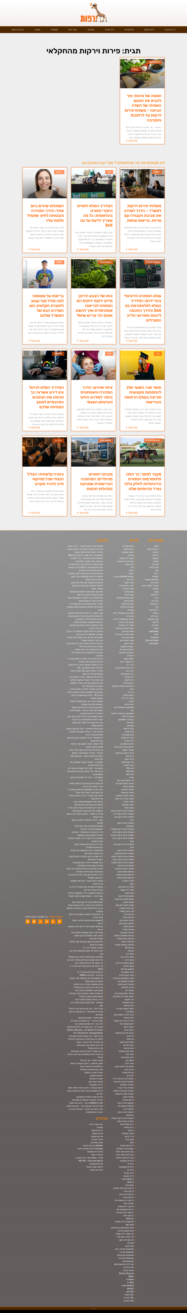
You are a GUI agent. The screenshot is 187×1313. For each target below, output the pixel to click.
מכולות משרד (128, 929)
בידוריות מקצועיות (126, 1167)
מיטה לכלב (129, 960)
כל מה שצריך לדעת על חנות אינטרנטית (87, 1051)
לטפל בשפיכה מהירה (125, 1008)
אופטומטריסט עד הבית (124, 1249)
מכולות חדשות (127, 941)
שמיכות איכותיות (127, 607)
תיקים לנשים (129, 549)
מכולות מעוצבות (127, 932)
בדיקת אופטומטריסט (125, 1209)
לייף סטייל (109, 29)
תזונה (131, 570)
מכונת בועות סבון (126, 920)
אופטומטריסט (128, 1261)
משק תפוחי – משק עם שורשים (90, 1018)
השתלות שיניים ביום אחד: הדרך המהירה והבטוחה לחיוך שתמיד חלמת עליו (45, 213)
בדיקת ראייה (129, 1191)
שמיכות (131, 610)
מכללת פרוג (129, 914)
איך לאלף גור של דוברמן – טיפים (90, 1042)
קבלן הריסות (128, 728)
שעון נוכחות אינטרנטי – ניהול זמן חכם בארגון (85, 728)
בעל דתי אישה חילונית (125, 1158)
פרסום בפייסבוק (127, 744)
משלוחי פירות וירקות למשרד (122, 829)
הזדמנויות (129, 29)
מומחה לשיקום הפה (125, 981)
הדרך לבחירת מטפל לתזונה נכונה (89, 999)
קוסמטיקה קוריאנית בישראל (122, 713)
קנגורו (131, 701)
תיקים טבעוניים (128, 552)
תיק (132, 567)
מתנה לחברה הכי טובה (124, 798)
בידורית (131, 1164)
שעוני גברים (129, 595)
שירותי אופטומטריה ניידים (123, 619)
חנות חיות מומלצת (126, 1051)
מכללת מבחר (128, 917)
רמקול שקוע (129, 658)
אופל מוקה (129, 1246)
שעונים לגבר (129, 592)
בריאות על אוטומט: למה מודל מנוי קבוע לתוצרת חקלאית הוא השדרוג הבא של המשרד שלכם (46, 305)
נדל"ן (156, 573)
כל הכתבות (170, 29)
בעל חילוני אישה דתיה (125, 1154)
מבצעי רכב (129, 990)
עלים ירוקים (129, 759)
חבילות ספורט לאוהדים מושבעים (89, 1097)
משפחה (54, 29)
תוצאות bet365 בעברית (124, 576)
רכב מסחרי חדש (127, 661)
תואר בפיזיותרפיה (126, 585)
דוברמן (131, 1130)
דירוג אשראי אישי (127, 1124)
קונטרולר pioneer (126, 719)
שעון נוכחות (129, 601)
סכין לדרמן (153, 567)
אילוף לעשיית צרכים (126, 1231)
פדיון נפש (130, 756)
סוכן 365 (130, 771)
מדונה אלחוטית (127, 987)
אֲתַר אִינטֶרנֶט (153, 619)
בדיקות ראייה (128, 1215)
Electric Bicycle (126, 1273)
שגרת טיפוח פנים (127, 640)
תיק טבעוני (129, 564)
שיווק (156, 546)
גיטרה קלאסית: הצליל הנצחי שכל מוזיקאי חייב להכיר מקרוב (45, 479)
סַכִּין (156, 570)
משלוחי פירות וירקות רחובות (122, 811)
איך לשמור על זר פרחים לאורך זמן (89, 963)
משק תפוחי (129, 808)
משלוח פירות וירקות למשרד (122, 862)
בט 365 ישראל (128, 1179)
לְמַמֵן (156, 592)
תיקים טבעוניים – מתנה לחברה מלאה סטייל (85, 1088)
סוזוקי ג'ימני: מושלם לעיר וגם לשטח (88, 935)
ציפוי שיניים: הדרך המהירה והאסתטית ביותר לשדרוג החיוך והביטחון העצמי (96, 394)
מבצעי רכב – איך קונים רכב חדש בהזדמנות (85, 1027)
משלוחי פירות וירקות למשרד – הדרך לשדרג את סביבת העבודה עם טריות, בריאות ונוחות (142, 213)
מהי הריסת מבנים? (95, 1048)
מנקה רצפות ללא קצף (125, 905)
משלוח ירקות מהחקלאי (124, 868)
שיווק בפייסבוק (128, 631)
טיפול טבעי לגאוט (127, 1042)
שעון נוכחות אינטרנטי (125, 598)
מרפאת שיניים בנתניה (125, 875)
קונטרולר (130, 722)
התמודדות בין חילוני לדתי (123, 1078)
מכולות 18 (129, 948)
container (153, 643)
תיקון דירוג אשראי (126, 558)
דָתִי (156, 607)
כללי (156, 598)
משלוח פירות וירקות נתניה (123, 859)
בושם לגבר (129, 1185)
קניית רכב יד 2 (128, 698)
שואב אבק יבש (128, 637)
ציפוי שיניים (129, 731)
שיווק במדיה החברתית (124, 634)
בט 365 (130, 1182)
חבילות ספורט (128, 1072)
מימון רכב (130, 954)
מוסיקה (90, 29)
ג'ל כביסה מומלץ (127, 1145)
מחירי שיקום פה (127, 972)
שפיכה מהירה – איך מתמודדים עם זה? (86, 1021)
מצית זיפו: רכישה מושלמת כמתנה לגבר (87, 932)
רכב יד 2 (130, 665)
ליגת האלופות (128, 1002)
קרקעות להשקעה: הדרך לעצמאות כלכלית (85, 893)
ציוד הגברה (129, 741)
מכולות (131, 951)
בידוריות (130, 1170)
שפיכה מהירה (128, 588)
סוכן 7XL (130, 768)
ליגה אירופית (129, 1005)
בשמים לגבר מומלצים (125, 1148)
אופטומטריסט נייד (126, 1252)
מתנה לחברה (128, 801)
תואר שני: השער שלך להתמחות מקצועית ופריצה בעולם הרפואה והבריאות (142, 394)
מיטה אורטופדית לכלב (124, 963)
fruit (156, 634)
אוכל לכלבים (128, 1267)
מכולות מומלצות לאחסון (124, 935)
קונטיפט (130, 725)
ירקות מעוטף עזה (126, 1024)
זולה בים (130, 1075)
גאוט (132, 1142)
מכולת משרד (128, 926)
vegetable (153, 631)
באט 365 (130, 1218)
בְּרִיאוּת (155, 613)
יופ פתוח (130, 1036)
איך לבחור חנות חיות (125, 1237)
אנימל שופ (129, 1224)
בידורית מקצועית (127, 1161)
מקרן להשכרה (128, 881)
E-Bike (130, 1282)
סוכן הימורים (129, 765)
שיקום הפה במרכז (126, 622)
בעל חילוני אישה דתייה (125, 1151)
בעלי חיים (72, 29)
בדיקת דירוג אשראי (126, 1206)
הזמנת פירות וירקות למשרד (122, 1118)
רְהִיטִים (155, 552)
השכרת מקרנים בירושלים (123, 1091)
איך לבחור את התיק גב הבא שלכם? (88, 987)
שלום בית (130, 616)
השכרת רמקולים (127, 1084)
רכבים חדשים (18, 29)
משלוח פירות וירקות (126, 865)
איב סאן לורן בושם (126, 1240)
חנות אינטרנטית (127, 1057)
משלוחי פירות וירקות (125, 850)
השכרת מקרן (128, 1097)
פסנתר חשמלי (128, 750)
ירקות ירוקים (129, 1027)
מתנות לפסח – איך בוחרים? (91, 1060)
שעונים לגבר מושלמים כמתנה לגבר (89, 990)
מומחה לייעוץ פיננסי (126, 984)
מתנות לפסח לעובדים (125, 783)
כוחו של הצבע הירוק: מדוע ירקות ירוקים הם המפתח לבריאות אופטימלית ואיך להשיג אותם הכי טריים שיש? (94, 305)
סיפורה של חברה (96, 938)
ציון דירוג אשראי (127, 738)
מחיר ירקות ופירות (126, 975)
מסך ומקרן (129, 893)
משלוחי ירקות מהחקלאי (124, 853)
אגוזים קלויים (128, 1270)
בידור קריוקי (129, 1173)
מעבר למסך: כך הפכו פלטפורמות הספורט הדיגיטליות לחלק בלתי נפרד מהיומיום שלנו (142, 481)
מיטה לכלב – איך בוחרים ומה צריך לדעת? (86, 1008)
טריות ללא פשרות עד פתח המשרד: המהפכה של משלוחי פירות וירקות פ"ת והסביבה (87, 652)
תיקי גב (131, 555)
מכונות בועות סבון (126, 923)
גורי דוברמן (129, 1136)
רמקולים (130, 655)
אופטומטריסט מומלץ (125, 1255)
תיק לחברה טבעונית (125, 561)
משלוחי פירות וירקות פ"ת (123, 814)
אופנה (37, 29)
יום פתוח (130, 1039)
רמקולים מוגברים (127, 649)
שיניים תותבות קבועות (125, 628)
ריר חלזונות (129, 680)
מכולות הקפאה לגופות (124, 945)
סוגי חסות (130, 774)
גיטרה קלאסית (128, 1133)
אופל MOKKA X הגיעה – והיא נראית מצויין (86, 1103)
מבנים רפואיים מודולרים (124, 993)
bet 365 (130, 1291)
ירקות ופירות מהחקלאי (124, 1033)
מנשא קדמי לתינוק (126, 896)
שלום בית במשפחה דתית (123, 613)
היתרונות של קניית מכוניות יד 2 (90, 972)
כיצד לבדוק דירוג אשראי (124, 1021)
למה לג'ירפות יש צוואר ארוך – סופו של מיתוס (85, 1106)
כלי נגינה (154, 601)
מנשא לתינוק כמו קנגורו (124, 899)
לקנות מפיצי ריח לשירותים (123, 996)
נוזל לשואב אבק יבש (125, 780)
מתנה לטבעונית (127, 792)
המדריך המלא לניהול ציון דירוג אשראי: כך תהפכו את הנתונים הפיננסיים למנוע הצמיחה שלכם (46, 397)
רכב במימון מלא (127, 674)
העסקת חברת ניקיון (126, 1103)
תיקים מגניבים (128, 546)
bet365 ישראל (127, 1285)
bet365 (130, 1288)
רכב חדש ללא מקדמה (124, 668)
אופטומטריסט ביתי (126, 1258)
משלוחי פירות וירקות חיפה (123, 832)
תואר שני (130, 579)
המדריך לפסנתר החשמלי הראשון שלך (87, 1100)
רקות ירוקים (129, 643)
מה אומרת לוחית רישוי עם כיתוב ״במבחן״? (86, 993)
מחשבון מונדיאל (127, 969)
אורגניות (130, 1243)
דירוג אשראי (129, 1127)
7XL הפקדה (128, 1301)
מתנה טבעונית (128, 805)
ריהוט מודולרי (128, 683)
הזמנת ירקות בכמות (125, 1121)
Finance (154, 637)
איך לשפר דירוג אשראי (125, 1234)
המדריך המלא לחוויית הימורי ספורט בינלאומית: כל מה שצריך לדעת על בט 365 (95, 215)
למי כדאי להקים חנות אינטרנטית (90, 1045)
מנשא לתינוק (128, 902)
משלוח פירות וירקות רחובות (122, 856)
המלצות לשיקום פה (126, 1106)
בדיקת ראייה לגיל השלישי (123, 1188)
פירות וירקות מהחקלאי (124, 753)
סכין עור (155, 564)
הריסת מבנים (128, 1100)
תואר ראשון (129, 582)
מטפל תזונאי (128, 966)
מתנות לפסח (128, 786)
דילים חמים (149, 29)
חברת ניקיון (129, 1069)
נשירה (131, 777)
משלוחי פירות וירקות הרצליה (122, 835)
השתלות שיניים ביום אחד (124, 1081)
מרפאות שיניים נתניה (125, 878)
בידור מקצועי (128, 1176)
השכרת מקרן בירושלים (124, 1094)
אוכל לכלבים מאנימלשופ (124, 1264)
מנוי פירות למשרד (126, 908)
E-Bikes (130, 1279)
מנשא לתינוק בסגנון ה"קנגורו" (91, 996)
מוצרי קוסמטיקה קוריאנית (123, 978)
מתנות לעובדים (127, 789)
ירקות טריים (129, 1030)
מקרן (132, 884)
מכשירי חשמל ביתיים (150, 585)
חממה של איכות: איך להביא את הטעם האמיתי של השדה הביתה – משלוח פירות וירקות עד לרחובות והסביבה (142, 107)
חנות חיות (130, 1054)
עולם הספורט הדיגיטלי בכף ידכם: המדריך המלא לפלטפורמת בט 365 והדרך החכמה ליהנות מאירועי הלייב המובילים (142, 308)
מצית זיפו (154, 582)
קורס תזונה (129, 704)
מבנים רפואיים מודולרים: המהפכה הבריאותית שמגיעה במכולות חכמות (96, 481)
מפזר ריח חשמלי (127, 890)
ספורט (155, 561)
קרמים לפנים (128, 695)
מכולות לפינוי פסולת (125, 938)
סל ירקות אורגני (127, 762)
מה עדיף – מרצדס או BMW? (91, 975)
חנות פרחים (129, 1048)
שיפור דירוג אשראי (126, 625)
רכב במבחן (129, 677)
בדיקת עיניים (128, 1197)
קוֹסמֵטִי (155, 558)
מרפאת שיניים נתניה (125, 871)
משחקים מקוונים (151, 579)
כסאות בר (130, 1011)
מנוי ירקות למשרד (126, 911)
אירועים (155, 622)
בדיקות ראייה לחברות (125, 1212)
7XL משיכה (129, 1294)
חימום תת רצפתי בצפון (124, 1066)
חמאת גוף (130, 1060)
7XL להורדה (128, 1298)
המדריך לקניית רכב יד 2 (93, 948)
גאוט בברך (129, 1139)
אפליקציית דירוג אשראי (124, 1221)
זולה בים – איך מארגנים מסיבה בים (89, 1024)
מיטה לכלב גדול (127, 957)
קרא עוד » (131, 140)
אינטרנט (155, 625)
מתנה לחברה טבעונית (125, 795)
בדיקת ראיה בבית (126, 1194)
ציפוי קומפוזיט (128, 735)
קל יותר (155, 555)
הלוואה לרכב (128, 1109)
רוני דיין (131, 692)
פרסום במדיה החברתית (124, 747)
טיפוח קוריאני (128, 1045)
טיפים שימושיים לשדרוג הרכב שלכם (88, 984)
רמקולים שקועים (127, 646)
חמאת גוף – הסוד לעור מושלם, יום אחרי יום (85, 768)
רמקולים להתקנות (126, 652)
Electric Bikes (152, 640)
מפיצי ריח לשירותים (126, 887)
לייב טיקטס (129, 999)
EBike (131, 1276)
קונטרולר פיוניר (127, 716)
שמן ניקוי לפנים (127, 604)
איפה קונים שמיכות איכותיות (122, 1228)
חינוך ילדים (129, 1063)
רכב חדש (130, 671)
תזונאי (131, 573)
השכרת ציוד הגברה (126, 1088)
